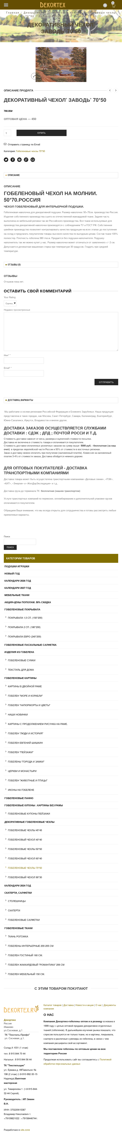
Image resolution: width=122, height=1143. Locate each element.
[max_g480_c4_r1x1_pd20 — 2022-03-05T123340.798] (61, 64)
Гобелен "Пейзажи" (20, 752)
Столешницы (17, 901)
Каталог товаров (52, 1005)
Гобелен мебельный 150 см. (26, 974)
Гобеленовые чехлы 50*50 (25, 849)
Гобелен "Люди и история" (25, 733)
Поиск (7, 536)
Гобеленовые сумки (21, 660)
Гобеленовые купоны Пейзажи (29, 813)
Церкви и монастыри (22, 771)
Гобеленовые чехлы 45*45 (25, 830)
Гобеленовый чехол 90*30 (25, 877)
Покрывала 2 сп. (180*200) (24, 627)
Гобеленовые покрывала (22, 609)
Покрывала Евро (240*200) (24, 636)
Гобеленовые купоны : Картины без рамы (33, 805)
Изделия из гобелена (19, 652)
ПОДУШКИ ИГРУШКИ (16, 566)
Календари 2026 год (17, 580)
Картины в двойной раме (25, 686)
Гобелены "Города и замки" (26, 761)
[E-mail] (32, 159)
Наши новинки (18, 714)
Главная (12, 12)
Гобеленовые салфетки (24, 919)
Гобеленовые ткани (18, 928)
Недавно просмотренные (17, 309)
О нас (98, 1005)
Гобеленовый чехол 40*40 (25, 839)
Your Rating (10, 297)
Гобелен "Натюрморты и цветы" (29, 705)
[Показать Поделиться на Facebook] (12, 159)
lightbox (34, 76)
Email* (8, 367)
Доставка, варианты (20, 400)
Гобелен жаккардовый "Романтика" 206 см (36, 964)
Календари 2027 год (17, 588)
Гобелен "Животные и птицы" (27, 780)
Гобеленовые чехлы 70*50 (30, 151)
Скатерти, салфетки (18, 892)
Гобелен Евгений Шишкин (25, 742)
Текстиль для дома (21, 669)
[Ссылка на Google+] (26, 159)
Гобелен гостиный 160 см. (25, 955)
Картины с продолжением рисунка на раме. (38, 724)
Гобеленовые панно (18, 798)
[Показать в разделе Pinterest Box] (19, 159)
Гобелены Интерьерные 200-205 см (31, 945)
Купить (41, 132)
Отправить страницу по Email (24, 144)
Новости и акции (84, 1005)
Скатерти (14, 910)
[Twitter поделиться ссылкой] (6, 159)
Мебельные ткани (16, 595)
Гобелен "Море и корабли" (25, 695)
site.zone (25, 1129)
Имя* (7, 355)
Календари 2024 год (17, 885)
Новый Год (12, 573)
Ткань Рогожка (18, 936)
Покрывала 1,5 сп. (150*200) (25, 617)
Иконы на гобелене (21, 789)
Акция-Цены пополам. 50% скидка (27, 602)
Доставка (68, 1005)
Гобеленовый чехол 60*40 (25, 858)
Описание (14, 175)
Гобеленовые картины (20, 678)
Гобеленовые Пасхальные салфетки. (30, 645)
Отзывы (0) (14, 264)
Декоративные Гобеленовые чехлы (52, 12)
